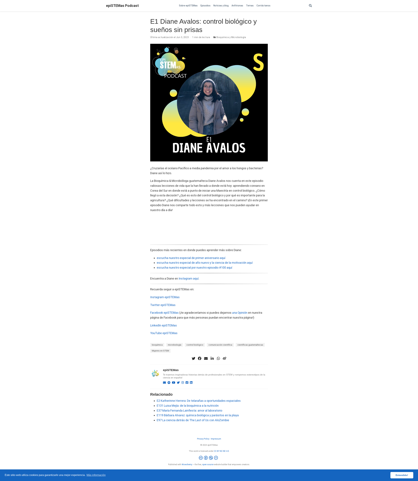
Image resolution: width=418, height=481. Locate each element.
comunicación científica (220, 344)
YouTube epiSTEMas (163, 333)
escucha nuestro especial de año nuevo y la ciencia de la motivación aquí (205, 262)
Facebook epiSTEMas (164, 312)
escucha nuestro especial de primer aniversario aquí (191, 258)
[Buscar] (310, 6)
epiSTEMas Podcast (122, 6)
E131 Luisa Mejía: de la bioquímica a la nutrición (188, 405)
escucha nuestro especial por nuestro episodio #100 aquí (194, 267)
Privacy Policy (203, 439)
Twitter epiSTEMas (163, 305)
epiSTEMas (171, 370)
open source (207, 464)
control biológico (194, 344)
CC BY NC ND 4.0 (221, 451)
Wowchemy (187, 464)
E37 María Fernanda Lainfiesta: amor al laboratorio (189, 410)
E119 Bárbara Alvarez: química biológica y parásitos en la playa (198, 415)
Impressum (216, 439)
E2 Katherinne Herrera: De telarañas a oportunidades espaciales (199, 400)
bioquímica (157, 344)
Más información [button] (96, 475)
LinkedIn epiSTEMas (163, 325)
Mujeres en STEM (160, 350)
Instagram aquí (189, 278)
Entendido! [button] (402, 475)
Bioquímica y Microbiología (231, 37)
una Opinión (239, 312)
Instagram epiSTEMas (165, 297)
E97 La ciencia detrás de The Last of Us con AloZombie (193, 420)
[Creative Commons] (209, 458)
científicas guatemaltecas (250, 344)
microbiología (174, 344)
